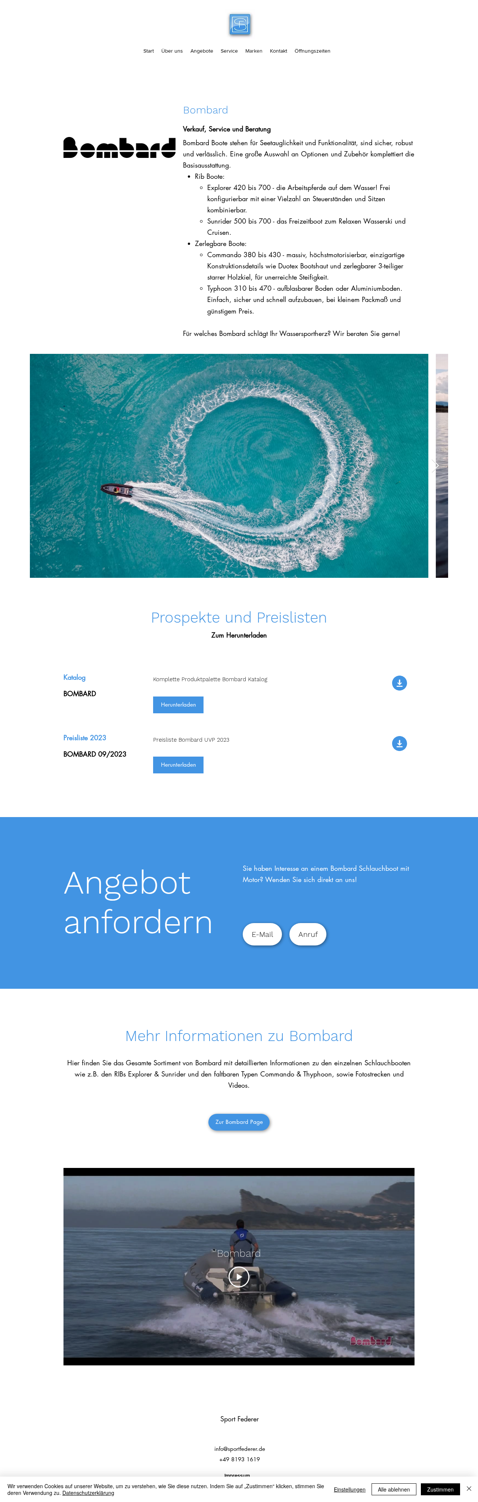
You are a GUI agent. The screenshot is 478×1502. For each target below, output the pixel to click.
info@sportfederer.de (239, 1448)
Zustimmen (440, 1489)
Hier (73, 1062)
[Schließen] (469, 1489)
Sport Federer (239, 1418)
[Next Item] (435, 466)
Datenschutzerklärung (88, 1492)
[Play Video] (239, 1276)
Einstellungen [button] (350, 1489)
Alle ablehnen (394, 1489)
